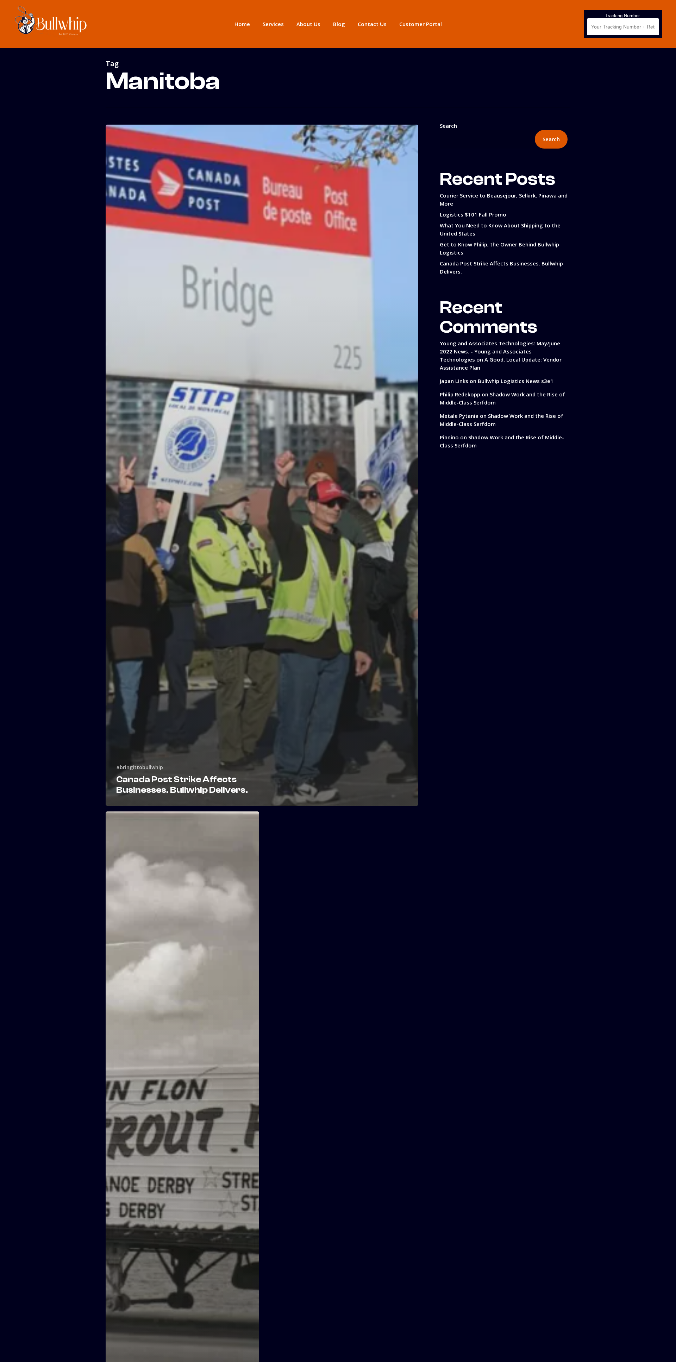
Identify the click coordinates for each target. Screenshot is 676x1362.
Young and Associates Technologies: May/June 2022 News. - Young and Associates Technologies (500, 351)
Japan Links (454, 380)
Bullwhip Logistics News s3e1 (515, 380)
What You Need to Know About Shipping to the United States (500, 229)
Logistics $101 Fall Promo (473, 214)
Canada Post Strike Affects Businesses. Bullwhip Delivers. (501, 267)
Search (448, 125)
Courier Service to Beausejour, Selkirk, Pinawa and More (504, 199)
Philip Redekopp (460, 394)
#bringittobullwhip (139, 767)
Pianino (449, 437)
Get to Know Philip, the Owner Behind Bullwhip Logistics (499, 248)
